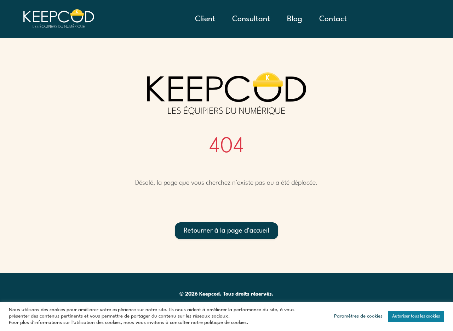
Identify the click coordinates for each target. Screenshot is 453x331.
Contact (333, 19)
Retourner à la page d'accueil (226, 231)
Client (205, 19)
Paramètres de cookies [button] (358, 316)
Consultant (251, 19)
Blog (294, 19)
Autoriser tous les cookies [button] (416, 316)
